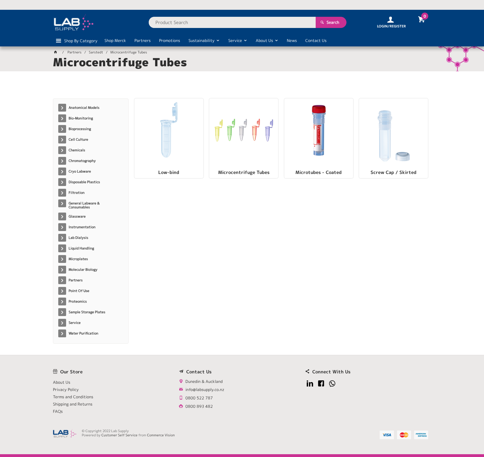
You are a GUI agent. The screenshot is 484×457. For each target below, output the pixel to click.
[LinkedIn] (310, 383)
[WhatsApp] (332, 383)
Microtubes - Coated (318, 172)
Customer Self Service (119, 435)
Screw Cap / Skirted (393, 172)
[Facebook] (321, 383)
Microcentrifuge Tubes (243, 172)
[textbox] (232, 22)
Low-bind (168, 172)
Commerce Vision (161, 435)
